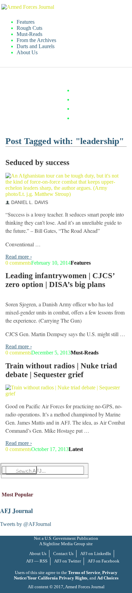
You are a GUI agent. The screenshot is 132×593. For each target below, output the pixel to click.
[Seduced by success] (63, 194)
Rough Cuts (29, 28)
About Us (27, 52)
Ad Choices (107, 577)
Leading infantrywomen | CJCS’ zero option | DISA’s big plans (59, 280)
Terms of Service (84, 572)
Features (26, 22)
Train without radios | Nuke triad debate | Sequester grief (61, 370)
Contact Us (63, 553)
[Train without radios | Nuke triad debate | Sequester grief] (63, 393)
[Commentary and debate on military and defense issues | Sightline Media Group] (27, 7)
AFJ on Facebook (103, 561)
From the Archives (36, 40)
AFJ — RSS (36, 561)
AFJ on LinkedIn (95, 553)
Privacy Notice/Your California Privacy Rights (65, 575)
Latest (76, 449)
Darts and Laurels (35, 46)
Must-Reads (29, 34)
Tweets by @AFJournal (25, 524)
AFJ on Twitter (67, 561)
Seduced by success (37, 162)
